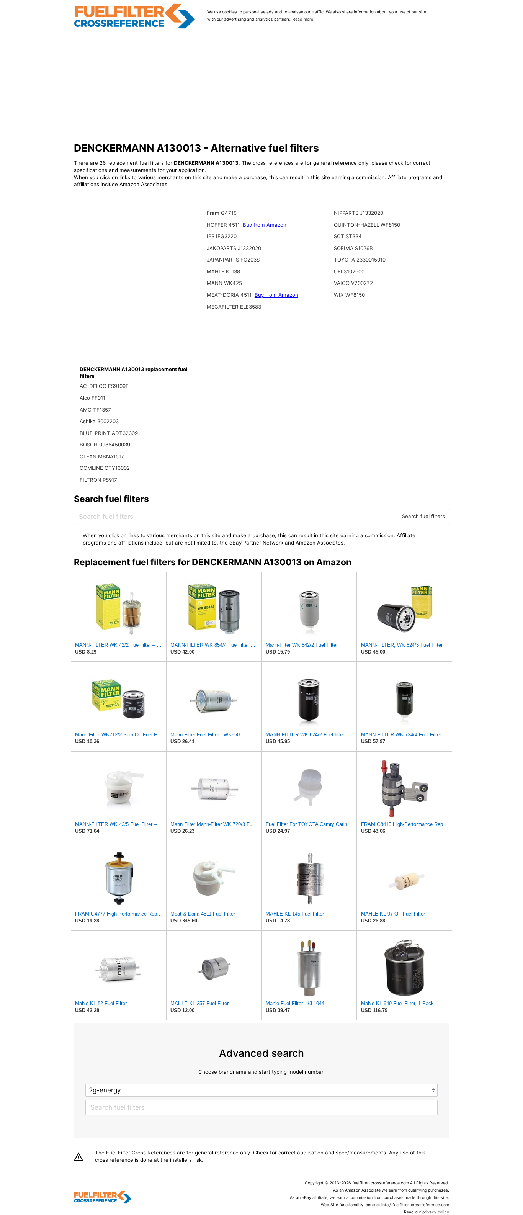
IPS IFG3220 (222, 236)
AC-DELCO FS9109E (104, 386)
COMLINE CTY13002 (105, 468)
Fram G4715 (222, 213)
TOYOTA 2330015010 (360, 260)
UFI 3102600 (349, 271)
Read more (303, 19)
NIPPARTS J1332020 (358, 213)
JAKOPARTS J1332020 (234, 248)
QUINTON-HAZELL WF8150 (367, 225)
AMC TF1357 (95, 410)
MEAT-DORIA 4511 (230, 295)
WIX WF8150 (349, 295)
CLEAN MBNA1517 (102, 456)
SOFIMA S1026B (353, 248)
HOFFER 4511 (224, 225)
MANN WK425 (224, 283)
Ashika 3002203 (99, 421)
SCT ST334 (348, 236)
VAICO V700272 (353, 283)
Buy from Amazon (264, 225)
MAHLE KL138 (223, 271)
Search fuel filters (423, 516)
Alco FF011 (92, 398)
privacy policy (435, 1212)
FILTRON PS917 (98, 480)
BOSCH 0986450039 (105, 445)
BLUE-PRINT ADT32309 (109, 433)
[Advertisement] (261, 85)
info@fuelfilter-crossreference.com (415, 1204)
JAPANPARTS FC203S (233, 260)
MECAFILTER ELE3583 (234, 307)
